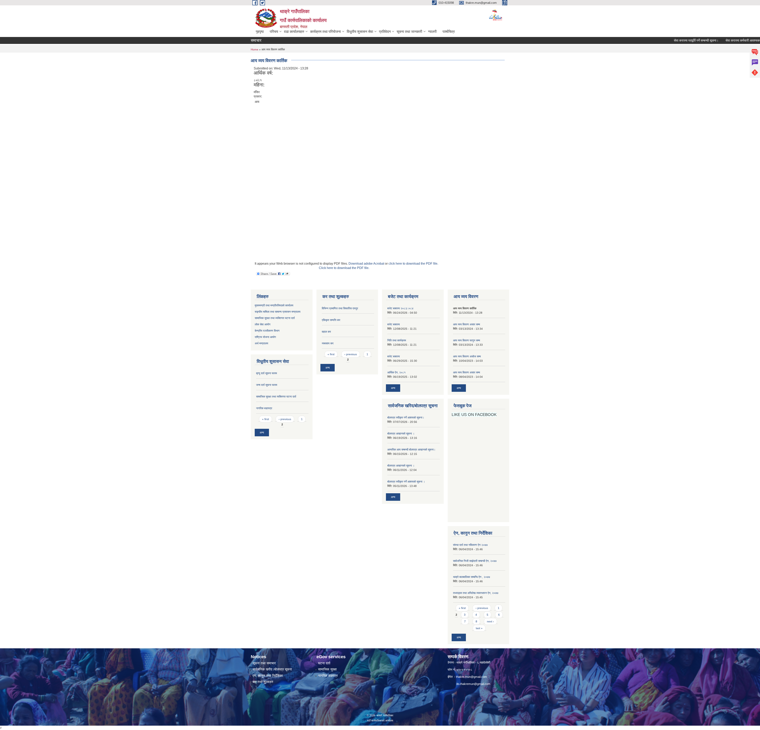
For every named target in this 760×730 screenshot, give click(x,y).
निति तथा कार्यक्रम (396, 340)
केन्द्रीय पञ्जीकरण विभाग (267, 330)
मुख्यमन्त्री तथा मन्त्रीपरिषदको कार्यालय (274, 305)
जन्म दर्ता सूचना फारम (266, 384)
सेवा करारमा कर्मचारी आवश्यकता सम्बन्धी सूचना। (729, 40)
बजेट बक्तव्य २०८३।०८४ (400, 308)
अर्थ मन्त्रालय (261, 343)
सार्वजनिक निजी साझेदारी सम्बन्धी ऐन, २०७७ (475, 560)
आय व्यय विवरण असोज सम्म (467, 356)
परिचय (274, 32)
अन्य (262, 432)
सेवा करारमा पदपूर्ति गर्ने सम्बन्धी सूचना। (672, 40)
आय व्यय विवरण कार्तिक (464, 308)
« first (265, 419)
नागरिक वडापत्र (328, 676)
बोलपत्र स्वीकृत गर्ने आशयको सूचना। (405, 417)
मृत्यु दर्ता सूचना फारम (266, 373)
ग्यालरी (432, 32)
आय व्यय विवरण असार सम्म (466, 324)
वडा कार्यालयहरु (294, 32)
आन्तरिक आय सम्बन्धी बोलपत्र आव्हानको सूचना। (411, 449)
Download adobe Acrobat (367, 263)
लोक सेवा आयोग (263, 324)
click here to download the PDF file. (413, 263)
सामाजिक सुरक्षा (327, 669)
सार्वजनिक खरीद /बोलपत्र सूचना (272, 669)
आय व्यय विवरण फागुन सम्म (466, 340)
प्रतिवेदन (385, 32)
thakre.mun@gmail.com (471, 676)
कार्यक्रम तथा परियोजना (325, 32)
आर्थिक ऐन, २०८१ (396, 372)
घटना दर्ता (324, 663)
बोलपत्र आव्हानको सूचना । (400, 433)
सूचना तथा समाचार (264, 663)
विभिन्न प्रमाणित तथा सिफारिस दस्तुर (340, 308)
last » (479, 628)
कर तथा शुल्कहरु (263, 682)
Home (254, 49)
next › (490, 621)
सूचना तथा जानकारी (409, 32)
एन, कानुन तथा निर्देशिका (268, 676)
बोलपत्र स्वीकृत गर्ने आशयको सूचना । (406, 481)
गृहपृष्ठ (260, 32)
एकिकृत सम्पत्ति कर (331, 320)
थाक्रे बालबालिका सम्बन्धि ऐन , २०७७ (471, 577)
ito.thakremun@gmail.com (473, 683)
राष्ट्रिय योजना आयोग (265, 337)
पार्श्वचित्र (449, 32)
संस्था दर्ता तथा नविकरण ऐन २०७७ (470, 544)
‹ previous (285, 419)
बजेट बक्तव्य (393, 324)
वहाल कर (326, 331)
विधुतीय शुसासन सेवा (360, 32)
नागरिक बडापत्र (264, 408)
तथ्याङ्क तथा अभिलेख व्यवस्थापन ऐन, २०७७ (475, 593)
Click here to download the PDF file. (344, 268)
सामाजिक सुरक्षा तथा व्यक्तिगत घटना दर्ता (275, 318)
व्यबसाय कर (327, 343)
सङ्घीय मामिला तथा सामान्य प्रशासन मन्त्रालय (277, 311)
